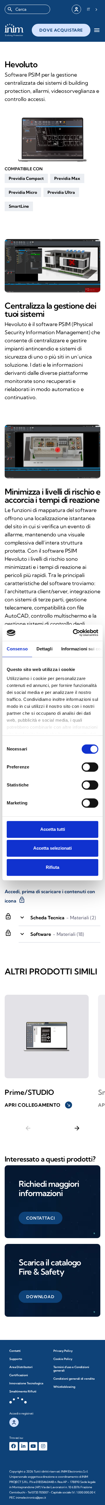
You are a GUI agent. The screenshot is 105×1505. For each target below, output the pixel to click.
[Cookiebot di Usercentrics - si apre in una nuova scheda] (74, 632)
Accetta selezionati (52, 848)
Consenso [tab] (17, 648)
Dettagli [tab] (44, 648)
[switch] (90, 767)
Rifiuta (52, 867)
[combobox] (27, 9)
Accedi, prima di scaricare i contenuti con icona (50, 896)
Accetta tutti (52, 829)
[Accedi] (76, 9)
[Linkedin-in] (23, 1446)
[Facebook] (13, 1446)
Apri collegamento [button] (38, 1105)
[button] (26, 178)
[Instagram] (43, 1446)
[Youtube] (33, 1446)
